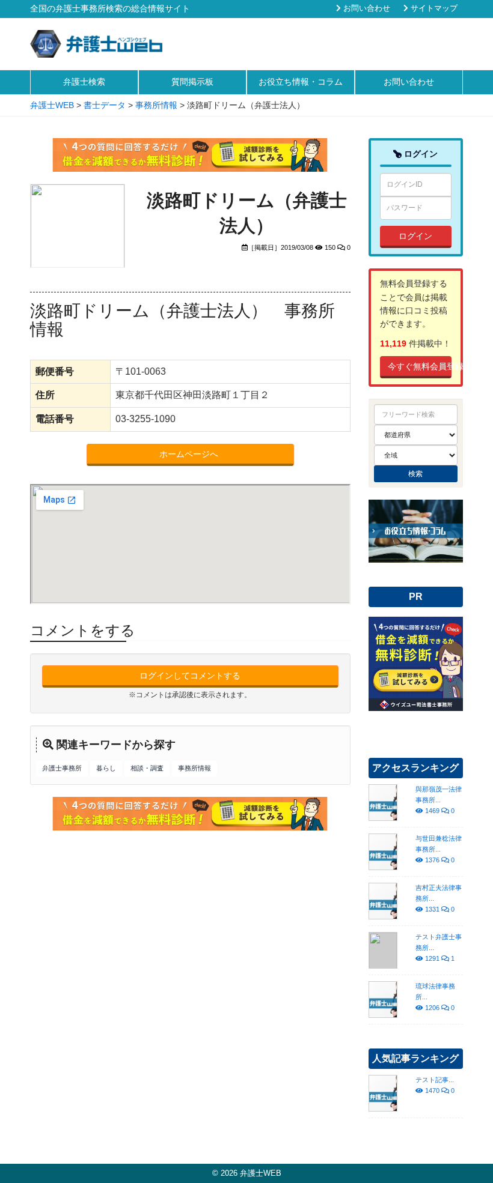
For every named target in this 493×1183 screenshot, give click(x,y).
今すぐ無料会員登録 (420, 366)
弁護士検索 (84, 81)
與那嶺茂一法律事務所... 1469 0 (438, 799)
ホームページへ (190, 454)
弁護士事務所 (62, 768)
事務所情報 (194, 768)
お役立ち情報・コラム (301, 81)
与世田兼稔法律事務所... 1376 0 (438, 849)
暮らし (106, 768)
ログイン (415, 236)
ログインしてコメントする (189, 675)
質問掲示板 (192, 81)
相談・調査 (147, 768)
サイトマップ (433, 8)
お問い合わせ (365, 8)
